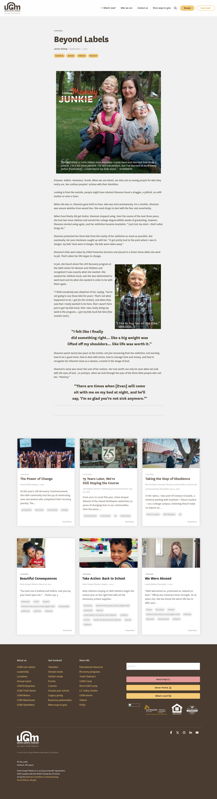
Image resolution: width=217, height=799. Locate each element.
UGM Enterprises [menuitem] (26, 686)
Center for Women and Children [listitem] (107, 620)
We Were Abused (158, 578)
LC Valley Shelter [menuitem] (88, 690)
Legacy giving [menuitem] (55, 695)
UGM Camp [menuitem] (85, 681)
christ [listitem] (36, 601)
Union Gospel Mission (29, 584)
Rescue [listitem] (100, 610)
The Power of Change (36, 479)
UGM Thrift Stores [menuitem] (26, 690)
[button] (171, 733)
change (64, 510)
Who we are (126, 8)
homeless (59, 55)
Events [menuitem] (52, 681)
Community (52, 510)
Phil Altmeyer (169, 514)
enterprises (125, 516)
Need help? (206, 8)
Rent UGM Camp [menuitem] (88, 686)
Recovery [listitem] (160, 609)
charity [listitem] (128, 620)
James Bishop (61, 48)
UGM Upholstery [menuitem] (25, 705)
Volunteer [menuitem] (53, 667)
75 (115, 516)
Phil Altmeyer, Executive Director (159, 484)
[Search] (175, 8)
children (81, 55)
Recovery (39, 510)
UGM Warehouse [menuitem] (26, 700)
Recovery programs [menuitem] (89, 672)
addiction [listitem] (25, 611)
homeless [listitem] (25, 601)
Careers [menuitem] (52, 686)
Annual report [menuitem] (24, 681)
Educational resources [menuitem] (91, 667)
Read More (67, 522)
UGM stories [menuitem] (85, 695)
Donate (187, 8)
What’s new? (109, 8)
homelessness (90, 516)
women (71, 55)
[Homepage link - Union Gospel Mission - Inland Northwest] (28, 745)
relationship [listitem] (64, 606)
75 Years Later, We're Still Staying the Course (101, 481)
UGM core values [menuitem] (26, 667)
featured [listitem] (150, 619)
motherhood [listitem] (163, 619)
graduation (26, 510)
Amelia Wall (25, 484)
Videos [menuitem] (83, 700)
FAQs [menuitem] (82, 705)
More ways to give (162, 8)
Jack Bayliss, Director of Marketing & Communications (105, 489)
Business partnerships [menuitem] (60, 700)
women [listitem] (46, 601)
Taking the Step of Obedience (167, 479)
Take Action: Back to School (103, 578)
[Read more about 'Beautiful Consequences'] (46, 553)
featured (93, 55)
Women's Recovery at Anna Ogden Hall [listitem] (37, 606)
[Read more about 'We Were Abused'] (171, 553)
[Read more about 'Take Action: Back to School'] (108, 553)
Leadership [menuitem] (23, 672)
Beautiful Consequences (38, 578)
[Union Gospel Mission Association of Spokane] (134, 715)
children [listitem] (37, 611)
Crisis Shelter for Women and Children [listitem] (100, 615)
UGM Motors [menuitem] (23, 695)
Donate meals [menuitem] (55, 672)
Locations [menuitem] (22, 676)
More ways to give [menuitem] (57, 705)
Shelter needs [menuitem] (55, 676)
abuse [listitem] (149, 609)
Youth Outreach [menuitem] (87, 676)
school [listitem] (86, 620)
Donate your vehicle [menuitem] (58, 690)
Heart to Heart (153, 514)
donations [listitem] (88, 610)
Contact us (142, 8)
